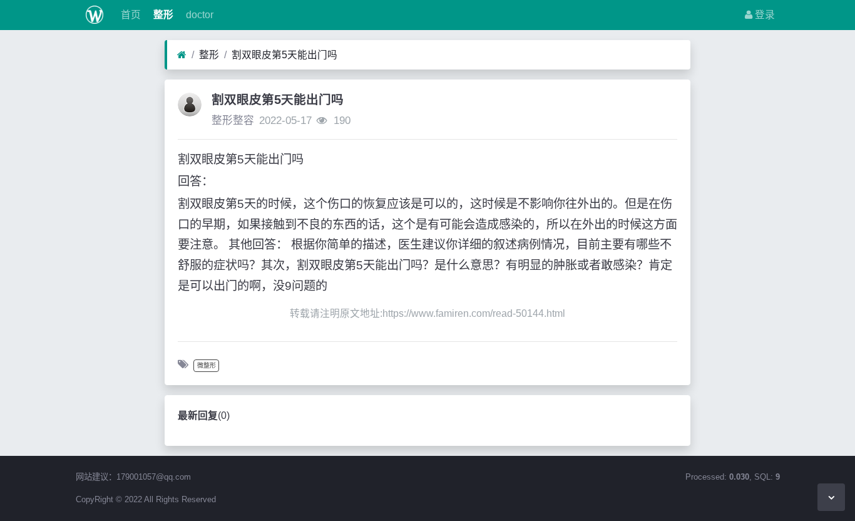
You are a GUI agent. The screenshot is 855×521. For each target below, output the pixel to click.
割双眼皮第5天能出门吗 (284, 54)
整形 (162, 14)
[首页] (182, 55)
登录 (763, 14)
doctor (198, 14)
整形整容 (233, 120)
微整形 (206, 365)
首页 (129, 14)
